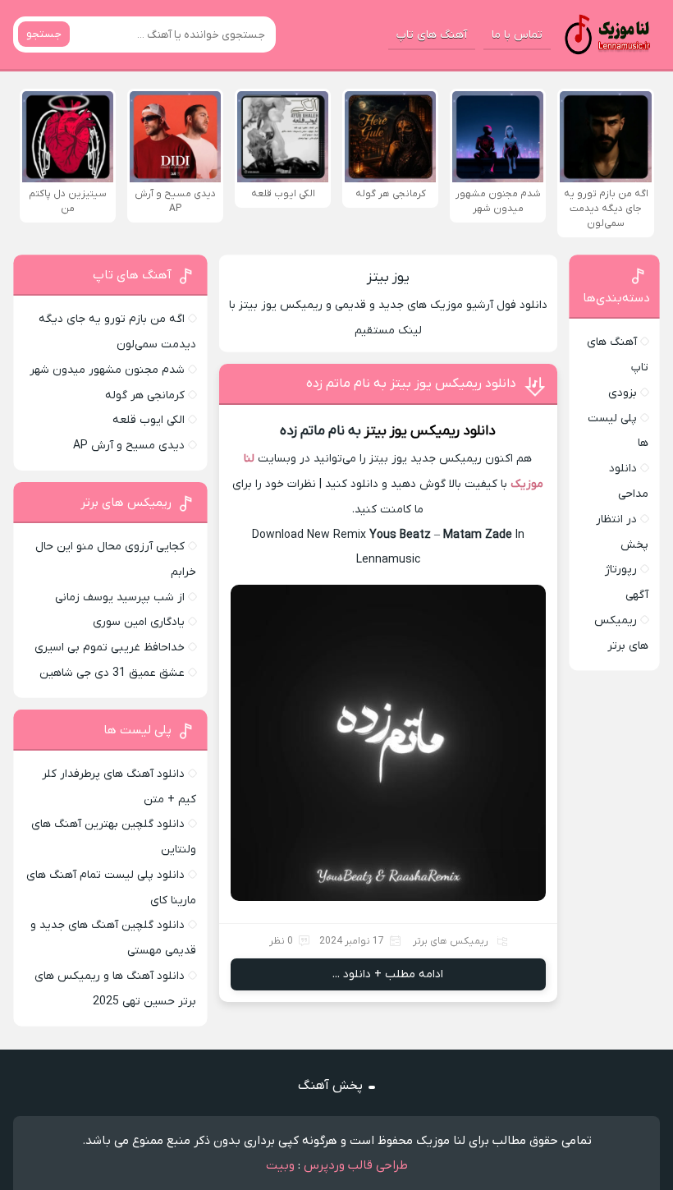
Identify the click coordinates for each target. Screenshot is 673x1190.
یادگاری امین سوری (139, 622)
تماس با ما (517, 35)
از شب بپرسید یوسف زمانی (120, 597)
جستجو (44, 34)
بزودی (622, 393)
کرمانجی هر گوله (145, 395)
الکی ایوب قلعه (148, 420)
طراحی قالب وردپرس (356, 1165)
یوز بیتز (388, 278)
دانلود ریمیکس (453, 431)
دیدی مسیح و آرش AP (129, 445)
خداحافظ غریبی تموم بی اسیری (109, 647)
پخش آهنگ (330, 1085)
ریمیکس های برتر (450, 941)
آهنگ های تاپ (431, 35)
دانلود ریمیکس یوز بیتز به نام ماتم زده (411, 383)
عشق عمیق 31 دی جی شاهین (112, 673)
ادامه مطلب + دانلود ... (387, 974)
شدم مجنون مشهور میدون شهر (107, 370)
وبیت (280, 1165)
